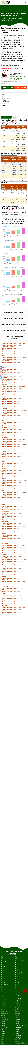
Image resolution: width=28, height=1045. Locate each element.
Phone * (2, 93)
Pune (2, 1029)
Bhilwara (3, 969)
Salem (3, 1039)
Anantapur (4, 961)
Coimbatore (4, 979)
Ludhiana (18, 1009)
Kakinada (18, 1001)
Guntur (17, 987)
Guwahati (18, 989)
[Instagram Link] (2, 374)
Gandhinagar (19, 983)
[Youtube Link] (2, 370)
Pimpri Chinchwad (20, 1025)
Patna (3, 1023)
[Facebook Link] (2, 367)
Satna (17, 1041)
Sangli (3, 1041)
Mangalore (4, 1011)
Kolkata (17, 1005)
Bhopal (17, 969)
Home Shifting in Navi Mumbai (14, 312)
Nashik (17, 1017)
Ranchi (3, 1037)
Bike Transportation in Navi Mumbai (14, 324)
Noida (3, 1021)
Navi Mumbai (5, 1019)
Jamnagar (4, 999)
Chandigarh (18, 973)
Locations (4, 18)
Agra (2, 957)
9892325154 (4, 83)
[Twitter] (2, 377)
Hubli (2, 993)
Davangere (18, 979)
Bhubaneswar (5, 971)
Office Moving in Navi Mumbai (14, 318)
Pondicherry (4, 1027)
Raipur (3, 1031)
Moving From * (4, 100)
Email (2, 96)
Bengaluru (18, 967)
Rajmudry (18, 1035)
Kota (2, 1007)
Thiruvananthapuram (21, 1043)
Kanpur (3, 1003)
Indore (3, 995)
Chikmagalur (5, 977)
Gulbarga (4, 987)
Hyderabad (18, 993)
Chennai (3, 975)
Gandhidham (5, 983)
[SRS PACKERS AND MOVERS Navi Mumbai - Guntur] (4, 76)
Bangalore (4, 965)
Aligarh (17, 959)
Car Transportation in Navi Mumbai (14, 330)
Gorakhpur (18, 985)
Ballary (17, 963)
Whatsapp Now (8, 87)
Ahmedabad (5, 959)
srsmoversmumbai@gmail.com (9, 81)
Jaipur (3, 997)
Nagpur (17, 1015)
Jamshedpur (19, 999)
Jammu (17, 997)
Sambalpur (18, 1039)
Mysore (3, 1015)
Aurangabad (19, 961)
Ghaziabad (4, 985)
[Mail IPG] (25, 986)
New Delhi (18, 1019)
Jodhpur (3, 1001)
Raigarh (17, 1029)
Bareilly (17, 965)
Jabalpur (17, 995)
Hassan (17, 991)
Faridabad (18, 981)
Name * (2, 89)
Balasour (3, 963)
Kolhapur (4, 1005)
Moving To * (3, 103)
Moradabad (4, 1013)
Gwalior (3, 991)
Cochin (17, 977)
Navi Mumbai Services (16, 18)
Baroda (3, 967)
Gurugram (4, 989)
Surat (2, 1043)
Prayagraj (18, 1027)
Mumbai (17, 1013)
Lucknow (18, 1007)
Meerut (17, 1011)
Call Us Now (21, 87)
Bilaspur (3, 973)
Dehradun (4, 981)
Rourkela (18, 1037)
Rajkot (3, 1035)
